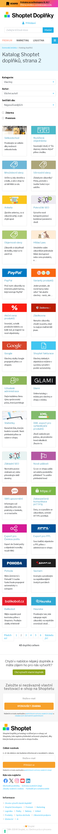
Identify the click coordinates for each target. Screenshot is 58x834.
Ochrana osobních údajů (32, 785)
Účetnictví (9, 819)
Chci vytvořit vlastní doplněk (29, 672)
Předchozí (7, 637)
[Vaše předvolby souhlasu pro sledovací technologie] (5, 831)
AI (17, 819)
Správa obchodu (23, 815)
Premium (7, 40)
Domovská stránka (9, 47)
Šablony (28, 811)
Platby (18, 811)
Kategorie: (8, 77)
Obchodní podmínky (11, 785)
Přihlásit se (29, 764)
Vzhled (38, 811)
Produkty (9, 815)
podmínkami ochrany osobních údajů (39, 713)
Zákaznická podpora (42, 815)
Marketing (22, 40)
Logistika (38, 40)
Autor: (5, 88)
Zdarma (9, 112)
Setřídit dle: (8, 100)
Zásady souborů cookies (13, 788)
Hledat (48, 30)
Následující (49, 637)
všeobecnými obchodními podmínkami (29, 716)
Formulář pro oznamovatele (37, 788)
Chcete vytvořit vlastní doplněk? (18, 803)
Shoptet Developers (13, 807)
